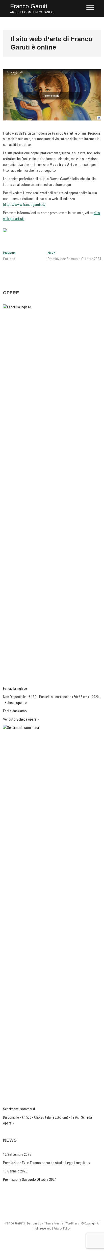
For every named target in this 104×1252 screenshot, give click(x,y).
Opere (11, 292)
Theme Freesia (53, 1223)
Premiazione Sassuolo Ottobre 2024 (29, 1179)
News (10, 1140)
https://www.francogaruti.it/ (24, 204)
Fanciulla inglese (15, 688)
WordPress (72, 1223)
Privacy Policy (62, 1228)
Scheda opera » (16, 702)
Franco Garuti (28, 6)
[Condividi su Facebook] (7, 232)
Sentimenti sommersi (19, 1109)
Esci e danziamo (15, 711)
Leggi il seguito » (77, 1163)
